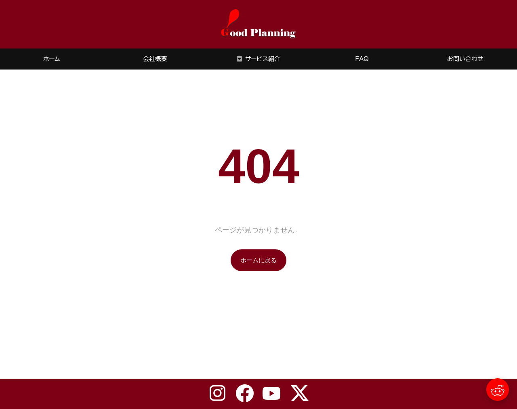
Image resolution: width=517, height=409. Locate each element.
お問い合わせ (465, 59)
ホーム (51, 59)
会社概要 (155, 59)
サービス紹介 (262, 59)
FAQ (362, 59)
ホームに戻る (258, 260)
